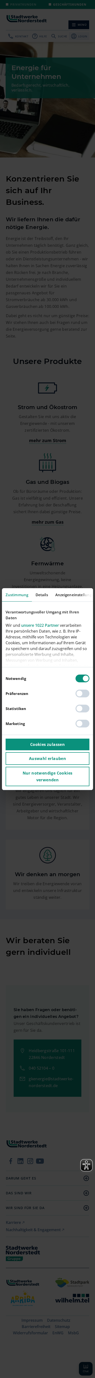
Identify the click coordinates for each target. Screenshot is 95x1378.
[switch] (82, 693)
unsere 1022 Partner (40, 625)
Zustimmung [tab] (17, 594)
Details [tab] (42, 594)
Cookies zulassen (47, 744)
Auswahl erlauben (47, 758)
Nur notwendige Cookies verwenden (48, 776)
